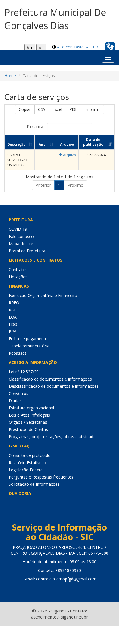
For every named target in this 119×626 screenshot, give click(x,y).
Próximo (75, 185)
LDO (13, 324)
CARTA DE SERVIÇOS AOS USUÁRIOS (18, 159)
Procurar (36, 127)
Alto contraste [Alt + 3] (78, 47)
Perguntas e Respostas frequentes (41, 477)
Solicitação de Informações (34, 484)
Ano (42, 144)
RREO (14, 302)
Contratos (18, 269)
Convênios (18, 393)
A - (41, 47)
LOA (13, 317)
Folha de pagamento (28, 338)
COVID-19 (18, 229)
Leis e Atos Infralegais (29, 415)
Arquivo (69, 154)
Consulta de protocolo (30, 455)
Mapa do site (21, 243)
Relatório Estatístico (27, 462)
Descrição (16, 144)
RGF (12, 310)
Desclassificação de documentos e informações (54, 386)
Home (10, 75)
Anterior (43, 185)
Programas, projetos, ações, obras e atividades (53, 436)
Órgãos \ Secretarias (28, 422)
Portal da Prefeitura (27, 251)
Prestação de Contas (28, 429)
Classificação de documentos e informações (50, 379)
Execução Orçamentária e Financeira (43, 295)
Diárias (15, 400)
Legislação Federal (26, 469)
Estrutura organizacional (31, 408)
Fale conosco (21, 236)
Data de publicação (93, 142)
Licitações (18, 276)
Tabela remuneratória (29, 346)
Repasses (18, 353)
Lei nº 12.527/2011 (26, 372)
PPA (12, 331)
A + (30, 47)
